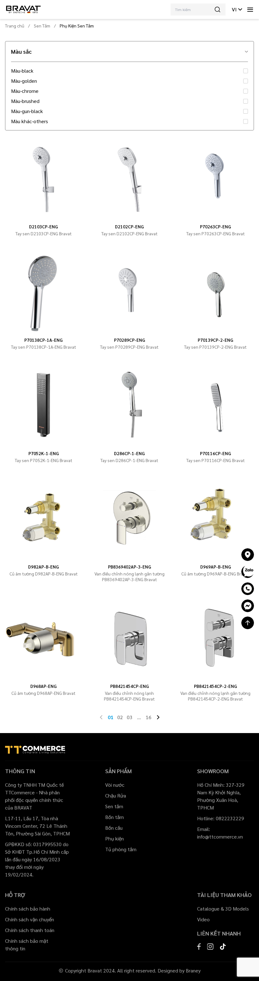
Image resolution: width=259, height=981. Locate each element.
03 (129, 717)
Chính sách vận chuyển (29, 919)
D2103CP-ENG (43, 226)
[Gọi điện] (247, 588)
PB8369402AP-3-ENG (129, 566)
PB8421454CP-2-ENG (215, 686)
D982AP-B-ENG (43, 566)
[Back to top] (247, 623)
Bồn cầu (114, 827)
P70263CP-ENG (215, 226)
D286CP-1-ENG (129, 453)
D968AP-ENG (43, 686)
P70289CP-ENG (129, 340)
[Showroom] (247, 554)
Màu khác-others (29, 121)
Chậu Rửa (115, 795)
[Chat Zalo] (247, 571)
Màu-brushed (25, 101)
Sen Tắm (42, 25)
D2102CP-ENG (129, 226)
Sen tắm (114, 806)
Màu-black (22, 70)
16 (148, 717)
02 (120, 717)
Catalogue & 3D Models (223, 908)
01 (110, 717)
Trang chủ (14, 25)
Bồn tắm (114, 817)
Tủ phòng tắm (120, 849)
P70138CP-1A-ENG (43, 340)
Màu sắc (21, 51)
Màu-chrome (25, 90)
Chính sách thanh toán (29, 930)
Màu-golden (24, 80)
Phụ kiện (114, 838)
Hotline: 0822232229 (220, 818)
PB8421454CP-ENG (129, 686)
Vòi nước (114, 784)
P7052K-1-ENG (43, 453)
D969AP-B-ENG (215, 566)
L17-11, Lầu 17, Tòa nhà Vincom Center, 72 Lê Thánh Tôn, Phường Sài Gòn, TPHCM (37, 826)
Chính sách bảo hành (27, 908)
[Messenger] (247, 605)
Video (203, 919)
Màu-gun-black (27, 111)
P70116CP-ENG (215, 453)
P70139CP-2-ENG (215, 340)
